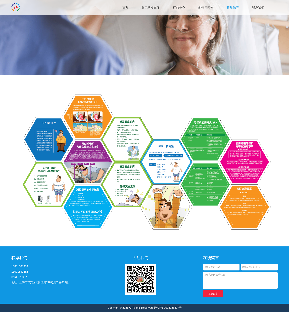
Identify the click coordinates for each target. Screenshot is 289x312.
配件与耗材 (205, 7)
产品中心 (179, 7)
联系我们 (258, 7)
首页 (125, 7)
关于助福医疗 (150, 7)
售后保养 (233, 7)
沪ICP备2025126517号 (168, 307)
